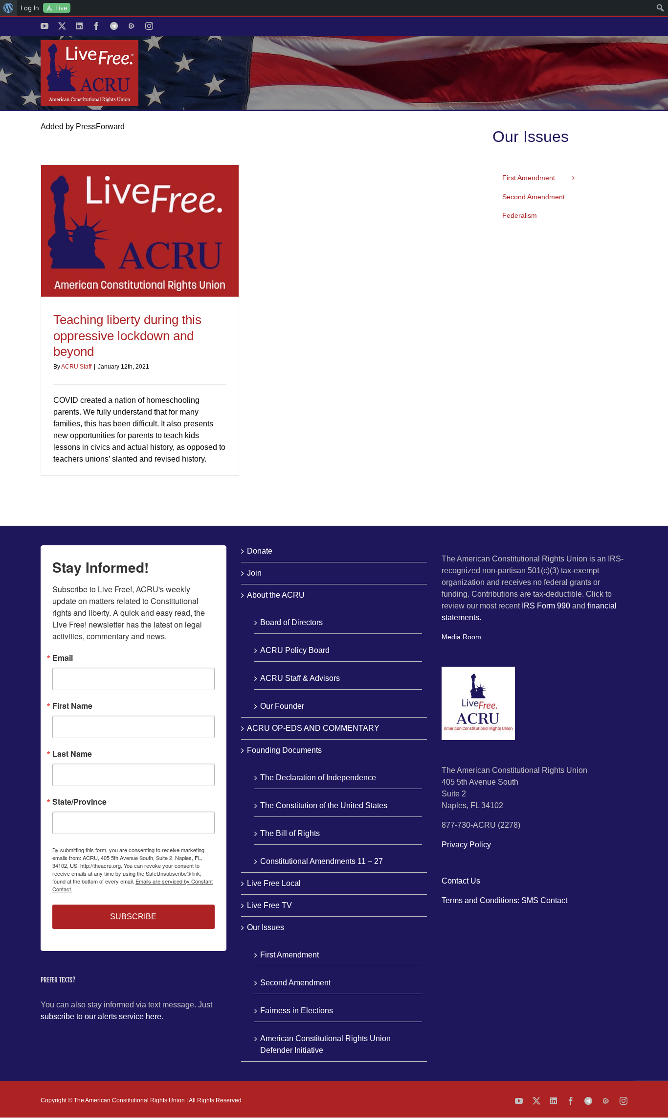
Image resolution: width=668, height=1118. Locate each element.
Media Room (461, 637)
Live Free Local (274, 883)
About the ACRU (276, 595)
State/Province (79, 802)
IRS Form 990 (546, 606)
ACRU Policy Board (295, 650)
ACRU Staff (76, 366)
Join (254, 573)
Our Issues (265, 927)
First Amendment (289, 955)
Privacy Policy (466, 844)
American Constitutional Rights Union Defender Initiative (325, 1044)
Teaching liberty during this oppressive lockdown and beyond (127, 335)
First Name (72, 706)
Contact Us (461, 881)
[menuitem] (8, 8)
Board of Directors (291, 622)
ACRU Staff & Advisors (300, 678)
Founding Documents (284, 750)
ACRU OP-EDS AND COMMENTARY (313, 728)
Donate (259, 551)
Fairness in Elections (296, 1010)
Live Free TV (269, 905)
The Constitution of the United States (323, 805)
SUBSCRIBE (133, 916)
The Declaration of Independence (318, 777)
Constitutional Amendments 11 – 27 (321, 861)
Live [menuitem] (61, 8)
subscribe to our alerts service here (101, 1016)
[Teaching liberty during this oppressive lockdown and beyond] (140, 231)
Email (62, 658)
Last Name (72, 754)
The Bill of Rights (290, 833)
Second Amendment (295, 982)
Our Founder (282, 706)
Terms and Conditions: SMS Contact (504, 900)
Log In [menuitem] (30, 8)
